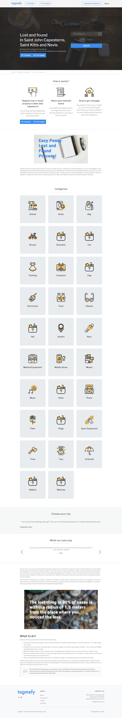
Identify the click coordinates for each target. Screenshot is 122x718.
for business (44, 698)
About (42, 695)
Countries (43, 703)
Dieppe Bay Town (26, 527)
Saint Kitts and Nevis (24, 72)
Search (86, 46)
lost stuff (52, 673)
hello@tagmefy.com (98, 701)
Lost (82, 40)
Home (13, 72)
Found (89, 40)
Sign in (106, 3)
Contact (42, 700)
